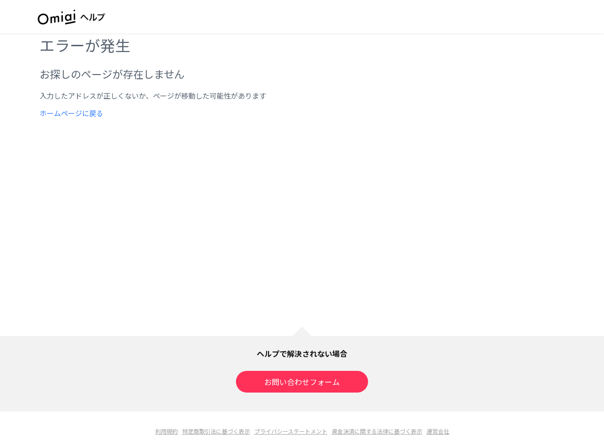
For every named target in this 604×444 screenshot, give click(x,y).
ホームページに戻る (71, 113)
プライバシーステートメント (290, 431)
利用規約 (166, 431)
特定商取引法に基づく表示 (216, 431)
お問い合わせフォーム (302, 381)
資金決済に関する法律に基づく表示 (377, 431)
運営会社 (438, 431)
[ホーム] (71, 17)
